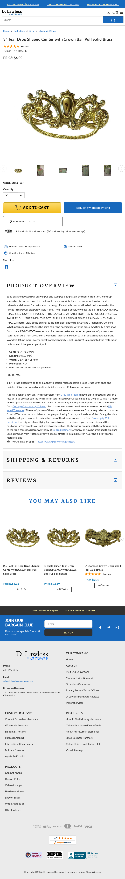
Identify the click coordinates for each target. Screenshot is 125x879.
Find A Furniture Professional (82, 731)
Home (69, 659)
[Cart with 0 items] (116, 12)
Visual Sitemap (74, 750)
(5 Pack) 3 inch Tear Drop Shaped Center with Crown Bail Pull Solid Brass (60, 569)
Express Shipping (14, 737)
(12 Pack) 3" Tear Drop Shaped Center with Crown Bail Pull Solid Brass (21, 569)
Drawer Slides (13, 797)
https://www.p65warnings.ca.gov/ (56, 441)
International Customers (19, 743)
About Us (71, 665)
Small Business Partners (79, 737)
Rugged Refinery (61, 429)
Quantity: (8, 189)
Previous (3, 168)
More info (23, 4)
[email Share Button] (18, 267)
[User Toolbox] (108, 12)
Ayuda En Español (15, 756)
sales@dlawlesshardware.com (18, 681)
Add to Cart (22, 589)
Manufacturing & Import (79, 677)
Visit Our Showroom (77, 671)
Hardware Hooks (14, 791)
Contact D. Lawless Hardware (21, 719)
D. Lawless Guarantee (78, 684)
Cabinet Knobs (13, 772)
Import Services (74, 702)
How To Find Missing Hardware (83, 719)
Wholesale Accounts (16, 725)
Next (121, 168)
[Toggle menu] (121, 12)
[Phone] (113, 12)
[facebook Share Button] (6, 267)
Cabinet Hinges (13, 785)
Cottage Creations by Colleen (29, 406)
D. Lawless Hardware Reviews (82, 696)
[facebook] (100, 627)
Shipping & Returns (16, 731)
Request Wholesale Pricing (93, 207)
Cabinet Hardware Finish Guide (83, 725)
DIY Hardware (13, 809)
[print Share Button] (30, 267)
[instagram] (117, 627)
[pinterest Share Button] (41, 267)
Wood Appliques (14, 803)
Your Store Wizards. (91, 872)
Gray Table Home (70, 394)
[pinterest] (108, 627)
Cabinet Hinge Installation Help (83, 743)
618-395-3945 (10, 669)
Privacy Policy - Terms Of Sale (82, 690)
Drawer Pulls (12, 778)
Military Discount (15, 750)
